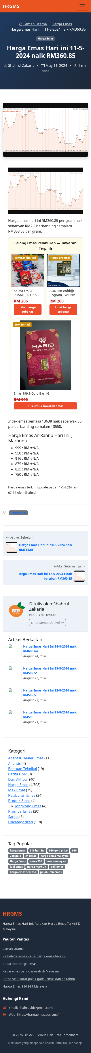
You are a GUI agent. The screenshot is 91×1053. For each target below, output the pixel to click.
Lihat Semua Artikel (46, 622)
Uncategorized (20, 822)
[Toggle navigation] (82, 6)
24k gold (15, 856)
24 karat (30, 856)
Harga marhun (36, 867)
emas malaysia (56, 861)
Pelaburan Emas (21, 795)
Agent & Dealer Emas (26, 758)
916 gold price (58, 850)
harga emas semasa (23, 872)
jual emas (16, 867)
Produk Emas (19, 800)
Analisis (14, 763)
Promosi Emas (20, 811)
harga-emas (18, 512)
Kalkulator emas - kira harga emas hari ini (34, 956)
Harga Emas (62, 24)
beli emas (57, 867)
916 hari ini (37, 850)
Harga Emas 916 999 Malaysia (25, 986)
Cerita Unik (17, 774)
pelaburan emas (51, 872)
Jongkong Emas (28, 806)
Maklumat (16, 790)
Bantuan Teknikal (22, 768)
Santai (13, 816)
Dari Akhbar (18, 779)
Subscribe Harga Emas (19, 964)
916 (74, 850)
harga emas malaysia (54, 856)
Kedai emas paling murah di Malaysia (31, 971)
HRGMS (11, 6)
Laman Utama (35, 24)
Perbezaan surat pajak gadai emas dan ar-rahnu (39, 979)
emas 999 (36, 861)
